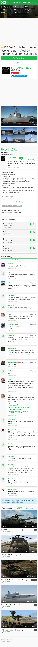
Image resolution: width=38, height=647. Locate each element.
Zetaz (9, 272)
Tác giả (21, 158)
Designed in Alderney (7, 639)
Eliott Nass (11, 444)
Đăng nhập (24, 500)
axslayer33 (11, 335)
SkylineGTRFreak (13, 158)
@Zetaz (10, 421)
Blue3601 (11, 465)
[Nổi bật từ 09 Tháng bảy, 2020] (2, 47)
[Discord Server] (19, 70)
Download (20, 58)
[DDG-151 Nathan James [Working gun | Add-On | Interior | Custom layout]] (19, 116)
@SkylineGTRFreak (14, 285)
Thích (15, 150)
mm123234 (11, 305)
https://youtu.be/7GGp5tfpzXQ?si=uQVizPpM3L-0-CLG (18, 412)
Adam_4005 (11, 419)
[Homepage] (12, 70)
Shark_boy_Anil (13, 325)
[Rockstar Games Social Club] (16, 70)
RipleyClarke (12, 479)
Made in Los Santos (6, 641)
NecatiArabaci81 (13, 362)
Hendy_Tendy (12, 430)
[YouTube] (14, 70)
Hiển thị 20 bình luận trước (19, 260)
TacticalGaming (12, 264)
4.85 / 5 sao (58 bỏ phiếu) (7, 154)
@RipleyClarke (12, 491)
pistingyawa (11, 295)
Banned (20, 362)
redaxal (10, 283)
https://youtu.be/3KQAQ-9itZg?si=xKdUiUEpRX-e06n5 (18, 408)
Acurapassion (12, 348)
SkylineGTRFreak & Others (21, 68)
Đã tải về (7, 150)
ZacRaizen (11, 371)
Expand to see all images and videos (19, 145)
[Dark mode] (33, 2)
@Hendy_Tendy (13, 481)
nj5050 (10, 314)
